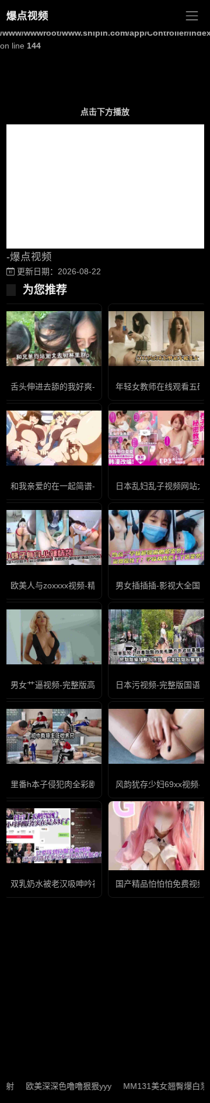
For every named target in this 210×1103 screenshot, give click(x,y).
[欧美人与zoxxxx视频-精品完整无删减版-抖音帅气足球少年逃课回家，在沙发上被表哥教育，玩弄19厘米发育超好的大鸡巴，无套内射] (53, 538)
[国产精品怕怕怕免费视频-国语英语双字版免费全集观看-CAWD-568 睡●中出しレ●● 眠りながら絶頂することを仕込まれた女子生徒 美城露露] (157, 836)
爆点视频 (27, 16)
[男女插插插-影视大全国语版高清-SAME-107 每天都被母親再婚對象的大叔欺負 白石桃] (157, 538)
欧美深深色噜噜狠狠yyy (57, 1086)
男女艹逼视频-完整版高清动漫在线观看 (81, 685)
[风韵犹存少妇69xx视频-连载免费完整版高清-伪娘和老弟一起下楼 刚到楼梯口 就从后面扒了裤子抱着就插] (157, 736)
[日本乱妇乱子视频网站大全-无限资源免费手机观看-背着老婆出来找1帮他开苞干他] (157, 438)
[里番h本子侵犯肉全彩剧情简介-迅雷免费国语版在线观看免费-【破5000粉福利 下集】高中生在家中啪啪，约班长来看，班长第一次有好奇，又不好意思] (53, 736)
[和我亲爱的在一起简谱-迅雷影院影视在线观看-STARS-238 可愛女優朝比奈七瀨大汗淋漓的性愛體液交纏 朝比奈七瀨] (53, 438)
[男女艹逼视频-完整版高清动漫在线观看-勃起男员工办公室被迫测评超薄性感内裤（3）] (53, 636)
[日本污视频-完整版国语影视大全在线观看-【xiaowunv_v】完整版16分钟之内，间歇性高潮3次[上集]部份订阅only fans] (157, 637)
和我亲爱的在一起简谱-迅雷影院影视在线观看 (93, 486)
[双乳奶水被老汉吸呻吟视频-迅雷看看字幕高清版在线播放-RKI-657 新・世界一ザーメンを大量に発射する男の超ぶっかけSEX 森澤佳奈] (53, 836)
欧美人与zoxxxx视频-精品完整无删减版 (81, 585)
